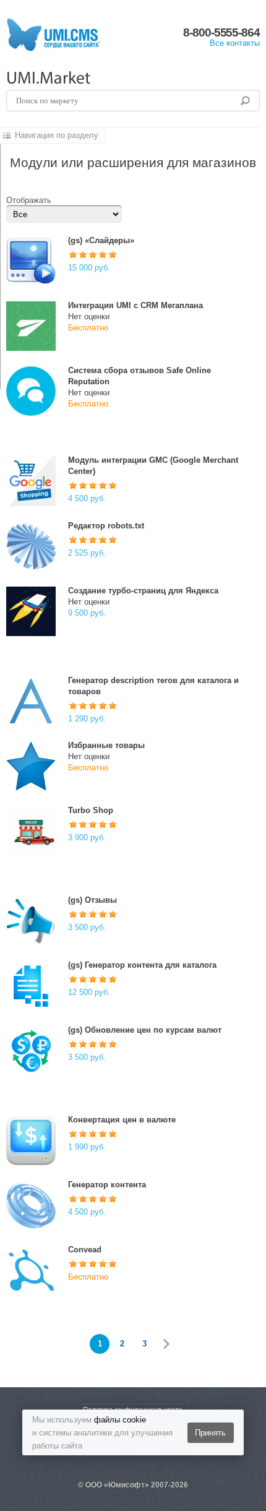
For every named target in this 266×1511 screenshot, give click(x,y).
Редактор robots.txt (106, 525)
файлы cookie (120, 1419)
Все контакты (235, 43)
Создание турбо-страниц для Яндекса (143, 590)
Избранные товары (106, 745)
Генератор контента (107, 1184)
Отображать (28, 200)
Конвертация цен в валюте (122, 1119)
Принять (210, 1432)
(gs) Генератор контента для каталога (142, 965)
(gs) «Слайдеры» (101, 240)
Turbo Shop (90, 810)
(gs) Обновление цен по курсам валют (144, 1030)
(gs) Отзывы (92, 900)
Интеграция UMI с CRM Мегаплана (135, 305)
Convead (84, 1249)
